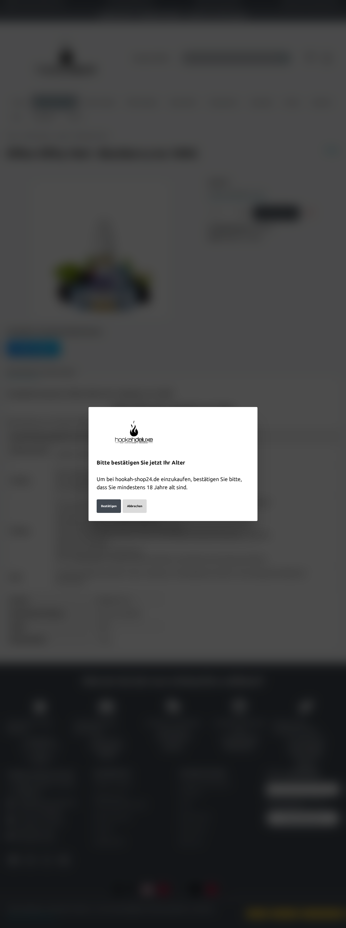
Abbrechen (134, 506)
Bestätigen (109, 506)
